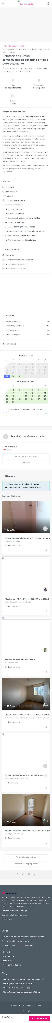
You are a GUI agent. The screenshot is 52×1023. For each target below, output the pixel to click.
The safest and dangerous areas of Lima (21, 992)
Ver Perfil (26, 463)
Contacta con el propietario (26, 864)
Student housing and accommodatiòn (18, 945)
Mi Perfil (6, 952)
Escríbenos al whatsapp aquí (14, 911)
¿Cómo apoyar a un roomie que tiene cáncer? (23, 979)
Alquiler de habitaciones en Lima (15, 941)
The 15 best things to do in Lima (17, 988)
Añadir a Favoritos (27, 857)
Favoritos (7, 960)
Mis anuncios (9, 956)
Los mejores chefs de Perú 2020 (17, 983)
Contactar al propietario (26, 456)
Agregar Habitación (12, 965)
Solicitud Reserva (39, 1018)
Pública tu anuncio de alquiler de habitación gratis (23, 937)
